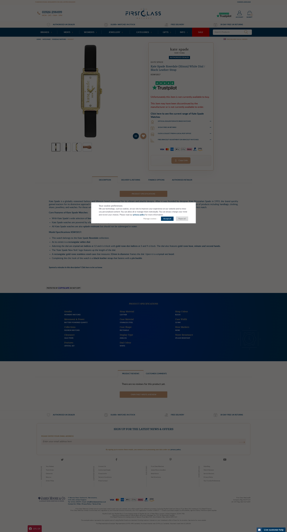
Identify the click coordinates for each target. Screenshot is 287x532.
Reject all (182, 219)
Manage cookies (149, 219)
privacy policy (139, 215)
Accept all (167, 219)
